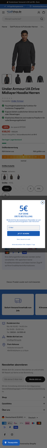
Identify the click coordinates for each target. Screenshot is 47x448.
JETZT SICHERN (23, 233)
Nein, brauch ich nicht (23, 239)
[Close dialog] (42, 202)
